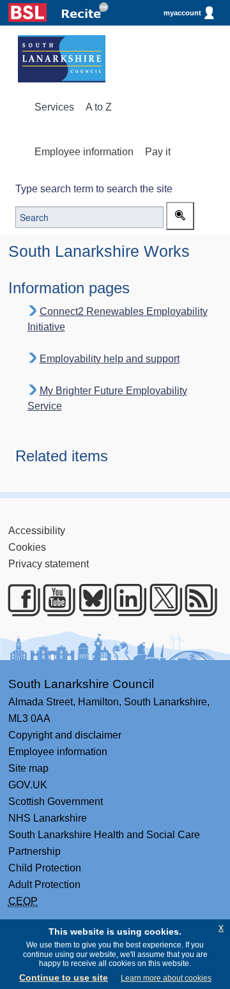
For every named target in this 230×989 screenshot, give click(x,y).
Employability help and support (110, 358)
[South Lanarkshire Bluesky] (89, 600)
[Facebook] (18, 600)
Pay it (158, 151)
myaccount (182, 13)
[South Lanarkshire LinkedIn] (124, 600)
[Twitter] (160, 600)
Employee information (84, 151)
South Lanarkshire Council (81, 684)
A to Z (99, 107)
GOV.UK (27, 784)
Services (54, 107)
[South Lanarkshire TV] (54, 600)
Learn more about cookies (166, 978)
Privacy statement (48, 563)
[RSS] (195, 600)
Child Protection (44, 867)
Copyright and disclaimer (64, 735)
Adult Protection (44, 884)
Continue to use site (63, 977)
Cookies (27, 547)
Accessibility (36, 530)
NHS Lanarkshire (47, 818)
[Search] (180, 216)
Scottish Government (55, 801)
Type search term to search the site (93, 188)
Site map (28, 768)
